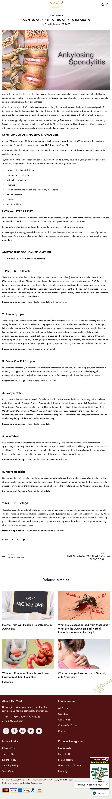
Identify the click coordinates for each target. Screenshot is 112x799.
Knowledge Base (56, 15)
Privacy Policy (9, 748)
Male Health (64, 754)
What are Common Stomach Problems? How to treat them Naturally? (25, 675)
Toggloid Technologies (32, 783)
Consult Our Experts (68, 725)
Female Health (65, 759)
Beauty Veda (64, 748)
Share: (5, 539)
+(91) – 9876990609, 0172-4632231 (21, 716)
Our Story (63, 714)
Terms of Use (8, 754)
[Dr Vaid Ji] (56, 5)
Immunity (62, 771)
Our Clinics (64, 719)
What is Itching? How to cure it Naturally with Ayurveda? (82, 675)
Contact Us (63, 731)
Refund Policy (9, 759)
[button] (107, 5)
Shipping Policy (10, 765)
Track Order (8, 771)
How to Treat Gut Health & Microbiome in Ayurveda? (27, 627)
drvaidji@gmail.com (12, 721)
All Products (64, 708)
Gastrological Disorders (70, 765)
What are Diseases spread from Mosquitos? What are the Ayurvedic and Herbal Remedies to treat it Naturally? (84, 628)
